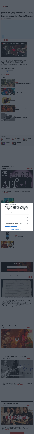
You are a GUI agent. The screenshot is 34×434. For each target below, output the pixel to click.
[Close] (31, 204)
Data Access (17, 229)
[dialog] (17, 217)
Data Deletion (12, 229)
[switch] (27, 217)
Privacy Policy (22, 229)
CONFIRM (11, 226)
